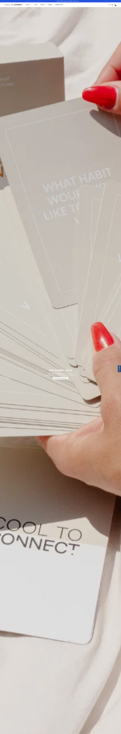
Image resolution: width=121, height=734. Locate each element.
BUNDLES (43, 4)
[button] (28, 4)
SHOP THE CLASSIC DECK (60, 378)
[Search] (109, 4)
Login (112, 4)
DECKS (36, 4)
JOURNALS (50, 4)
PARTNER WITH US (59, 4)
